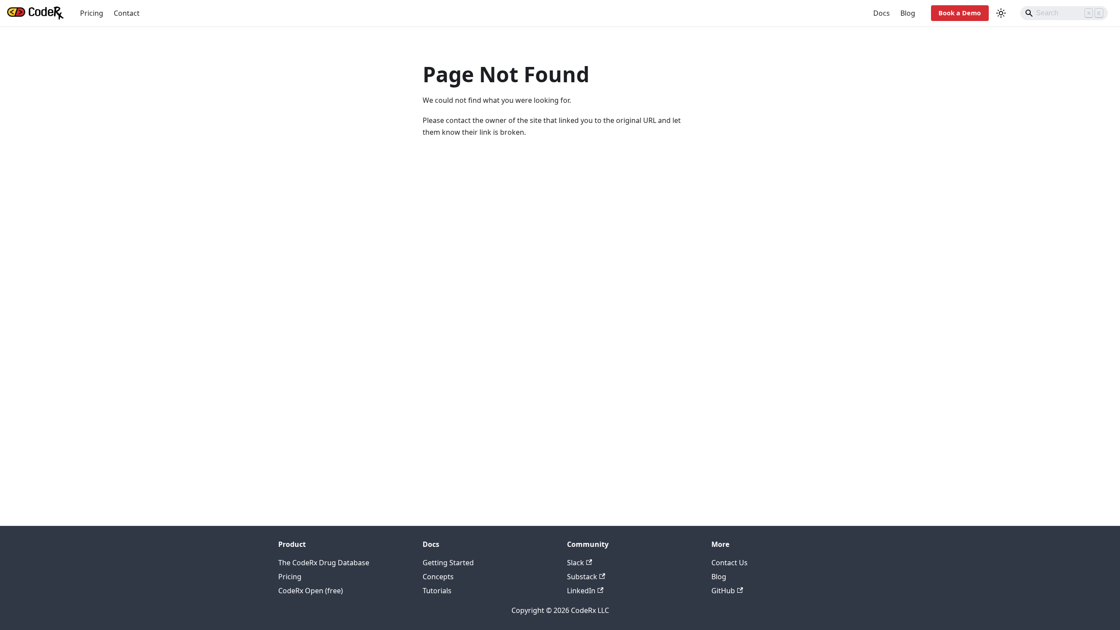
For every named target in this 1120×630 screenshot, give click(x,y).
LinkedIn (581, 590)
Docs (881, 13)
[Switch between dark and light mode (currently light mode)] (1001, 13)
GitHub (723, 590)
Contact (127, 13)
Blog (907, 13)
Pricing (91, 13)
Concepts (438, 576)
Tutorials (437, 590)
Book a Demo (959, 13)
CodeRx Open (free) (310, 590)
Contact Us (729, 562)
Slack (575, 562)
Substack (582, 576)
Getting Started (448, 562)
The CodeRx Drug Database (323, 562)
